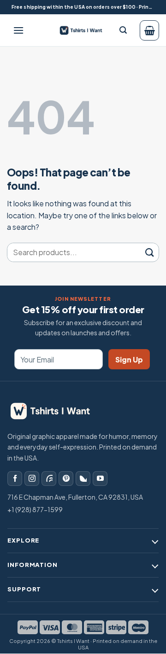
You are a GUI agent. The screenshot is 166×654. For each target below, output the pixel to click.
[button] (18, 30)
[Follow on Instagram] (31, 478)
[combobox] (74, 252)
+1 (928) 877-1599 (35, 509)
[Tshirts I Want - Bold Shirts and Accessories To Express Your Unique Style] (84, 30)
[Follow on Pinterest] (66, 478)
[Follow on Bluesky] (83, 478)
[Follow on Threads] (49, 478)
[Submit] (150, 252)
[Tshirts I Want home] (55, 411)
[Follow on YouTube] (100, 478)
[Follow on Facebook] (14, 478)
